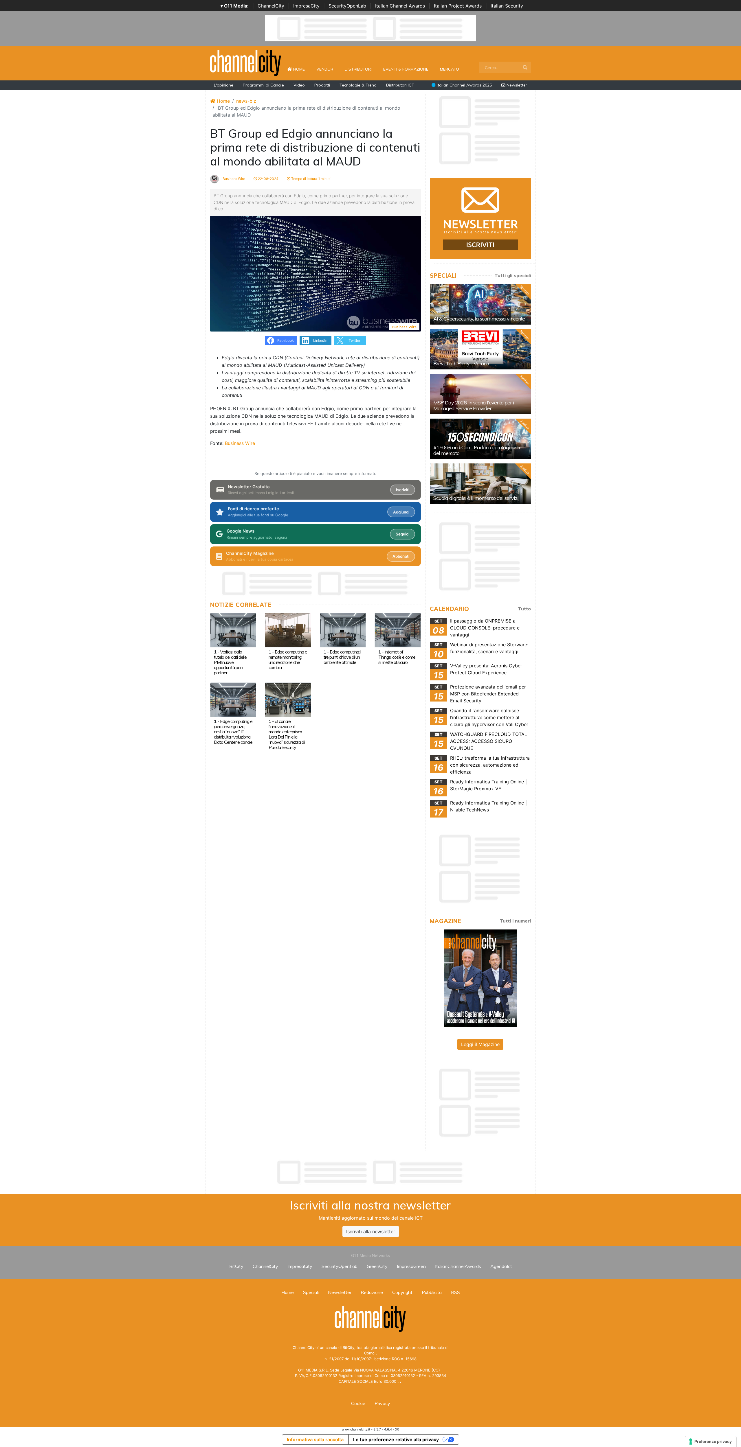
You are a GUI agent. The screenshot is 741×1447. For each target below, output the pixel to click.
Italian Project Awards (458, 6)
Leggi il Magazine (480, 1044)
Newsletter (516, 85)
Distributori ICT (400, 85)
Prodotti (322, 85)
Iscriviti (402, 489)
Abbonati (400, 556)
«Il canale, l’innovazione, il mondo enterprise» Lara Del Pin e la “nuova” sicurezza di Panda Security (287, 734)
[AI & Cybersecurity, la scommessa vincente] (480, 304)
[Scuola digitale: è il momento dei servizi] (480, 483)
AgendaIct (501, 1266)
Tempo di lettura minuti (310, 178)
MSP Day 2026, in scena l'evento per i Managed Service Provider (473, 405)
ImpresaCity (306, 6)
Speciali (311, 1292)
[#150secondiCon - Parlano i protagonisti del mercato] (480, 439)
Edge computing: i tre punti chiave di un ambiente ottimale (342, 657)
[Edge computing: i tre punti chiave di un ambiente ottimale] (343, 630)
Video (299, 85)
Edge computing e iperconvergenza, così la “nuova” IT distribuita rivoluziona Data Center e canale (233, 731)
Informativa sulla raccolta (315, 1439)
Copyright (402, 1292)
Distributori (358, 69)
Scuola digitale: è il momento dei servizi (475, 498)
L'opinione (223, 85)
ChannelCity (271, 6)
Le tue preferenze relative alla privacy (396, 1439)
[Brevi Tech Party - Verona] (480, 349)
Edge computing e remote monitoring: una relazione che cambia (288, 659)
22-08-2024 (267, 178)
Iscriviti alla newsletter (370, 1231)
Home (301, 69)
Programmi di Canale (263, 85)
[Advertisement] (370, 1172)
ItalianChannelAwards (458, 1266)
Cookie (358, 1403)
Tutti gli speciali (512, 275)
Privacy (382, 1403)
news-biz (246, 101)
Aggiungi (401, 512)
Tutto (524, 609)
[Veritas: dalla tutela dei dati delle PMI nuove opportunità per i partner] (233, 630)
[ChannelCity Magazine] (480, 978)
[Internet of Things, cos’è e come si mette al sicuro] (397, 630)
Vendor (324, 69)
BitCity (236, 1266)
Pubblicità (432, 1292)
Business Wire (233, 178)
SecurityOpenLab (347, 6)
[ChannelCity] (246, 62)
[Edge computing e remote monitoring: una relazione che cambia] (288, 630)
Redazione (372, 1292)
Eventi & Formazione (405, 69)
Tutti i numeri (515, 921)
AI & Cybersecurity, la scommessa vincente (479, 318)
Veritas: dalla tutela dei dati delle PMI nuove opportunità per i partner (230, 662)
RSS (455, 1292)
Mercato (449, 69)
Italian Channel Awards (400, 6)
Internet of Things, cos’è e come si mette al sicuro (396, 657)
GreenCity (377, 1266)
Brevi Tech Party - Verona (461, 363)
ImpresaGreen (411, 1266)
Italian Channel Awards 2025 (464, 85)
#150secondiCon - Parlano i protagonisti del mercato (476, 450)
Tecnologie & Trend (358, 85)
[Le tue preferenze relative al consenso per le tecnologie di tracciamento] (710, 1441)
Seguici (402, 534)
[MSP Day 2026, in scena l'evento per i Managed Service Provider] (480, 394)
